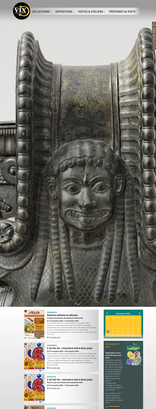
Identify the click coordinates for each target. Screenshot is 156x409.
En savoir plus (54, 337)
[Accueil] (21, 11)
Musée (154, 26)
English (154, 23)
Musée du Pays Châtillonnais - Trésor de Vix (30, 5)
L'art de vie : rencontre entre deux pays (69, 348)
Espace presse (154, 37)
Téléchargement (114, 406)
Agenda (154, 30)
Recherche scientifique (154, 34)
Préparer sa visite (122, 11)
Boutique (154, 41)
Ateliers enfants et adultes (62, 315)
